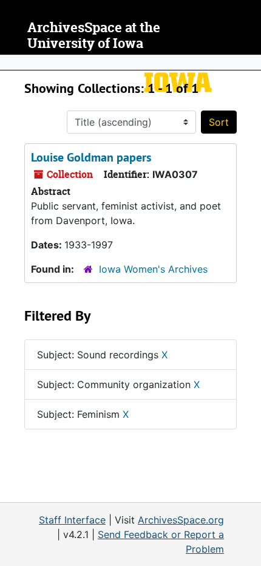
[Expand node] (249, 62)
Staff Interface (72, 520)
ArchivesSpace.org (181, 520)
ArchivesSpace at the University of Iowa (93, 35)
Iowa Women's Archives (153, 269)
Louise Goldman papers (91, 157)
